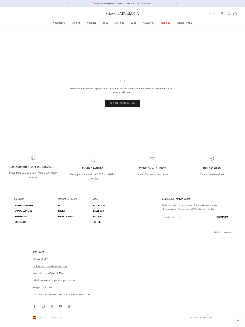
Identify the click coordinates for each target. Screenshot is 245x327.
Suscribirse (222, 217)
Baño (133, 22)
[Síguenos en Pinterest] (52, 306)
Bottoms (119, 22)
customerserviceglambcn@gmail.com (50, 265)
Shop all (76, 22)
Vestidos (91, 22)
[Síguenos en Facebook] (34, 306)
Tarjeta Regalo (184, 22)
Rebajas (165, 22)
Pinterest (98, 216)
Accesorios (149, 22)
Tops (105, 22)
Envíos (62, 210)
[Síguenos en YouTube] (60, 306)
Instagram (99, 205)
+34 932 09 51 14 (40, 258)
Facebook (98, 210)
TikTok (97, 221)
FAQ (60, 205)
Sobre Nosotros (24, 205)
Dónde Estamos (23, 210)
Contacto (20, 221)
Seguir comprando (122, 103)
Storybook (21, 216)
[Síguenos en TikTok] (69, 306)
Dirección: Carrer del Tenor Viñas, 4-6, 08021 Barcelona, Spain (61, 294)
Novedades (59, 22)
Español (208, 13)
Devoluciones (66, 216)
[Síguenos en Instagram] (43, 306)
